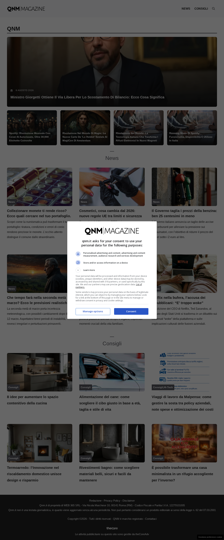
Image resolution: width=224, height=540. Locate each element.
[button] (112, 270)
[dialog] (112, 270)
